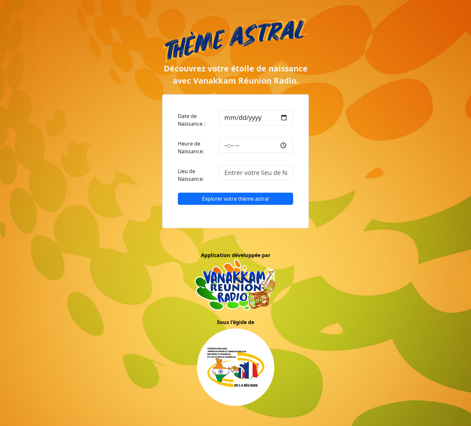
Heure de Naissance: (191, 147)
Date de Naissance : (191, 120)
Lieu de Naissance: (191, 175)
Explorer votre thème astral (235, 198)
